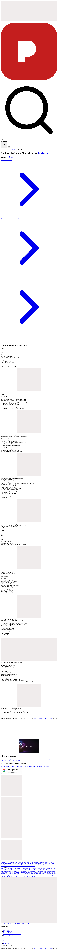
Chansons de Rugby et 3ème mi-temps (12, 934)
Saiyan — (6, 863)
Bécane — (16, 863)
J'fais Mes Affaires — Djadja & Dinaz (29, 759)
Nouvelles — (7, 866)
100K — (30, 862)
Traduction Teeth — (19, 869)
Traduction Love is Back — (17, 872)
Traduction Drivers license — (11, 868)
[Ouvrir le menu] (9, 147)
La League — (42, 864)
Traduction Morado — (16, 875)
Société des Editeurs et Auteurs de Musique (43, 718)
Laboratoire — (33, 863)
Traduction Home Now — (22, 876)
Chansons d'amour (7, 931)
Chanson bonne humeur (8, 935)
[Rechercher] (8, 147)
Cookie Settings (6, 943)
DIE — (32, 866)
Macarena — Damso (16, 759)
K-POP (47, 766)
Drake (11, 157)
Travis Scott (43, 153)
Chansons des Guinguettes (9, 932)
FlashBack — (6, 862)
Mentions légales (7, 940)
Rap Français (6, 930)
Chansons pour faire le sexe (9, 928)
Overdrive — (31, 864)
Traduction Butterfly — (35, 871)
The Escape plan (42, 766)
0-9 (28, 923)
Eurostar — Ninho (42, 759)
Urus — (24, 866)
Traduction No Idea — (32, 875)
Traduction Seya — (44, 868)
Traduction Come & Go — (17, 871)
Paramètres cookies (7, 942)
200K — (24, 863)
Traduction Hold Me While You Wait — (37, 872)
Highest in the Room (5, 766)
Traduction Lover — (36, 869)
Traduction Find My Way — (19, 873)
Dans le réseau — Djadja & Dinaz (12, 760)
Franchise (26, 766)
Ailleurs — (8, 864)
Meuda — (43, 863)
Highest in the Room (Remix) (17, 766)
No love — (16, 866)
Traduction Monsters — (29, 868)
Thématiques (4, 141)
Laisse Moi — (49, 862)
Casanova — (38, 862)
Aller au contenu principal (6, 22)
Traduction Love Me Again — (37, 873)
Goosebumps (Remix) (33, 766)
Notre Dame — (19, 862)
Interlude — (19, 864)
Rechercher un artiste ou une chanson (9, 139)
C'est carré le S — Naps (6, 759)
